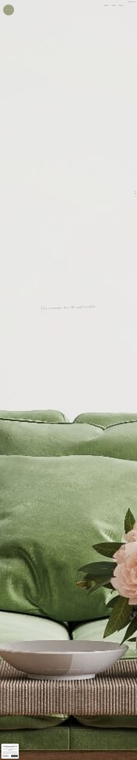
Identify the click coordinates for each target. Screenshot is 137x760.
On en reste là (14, 744)
